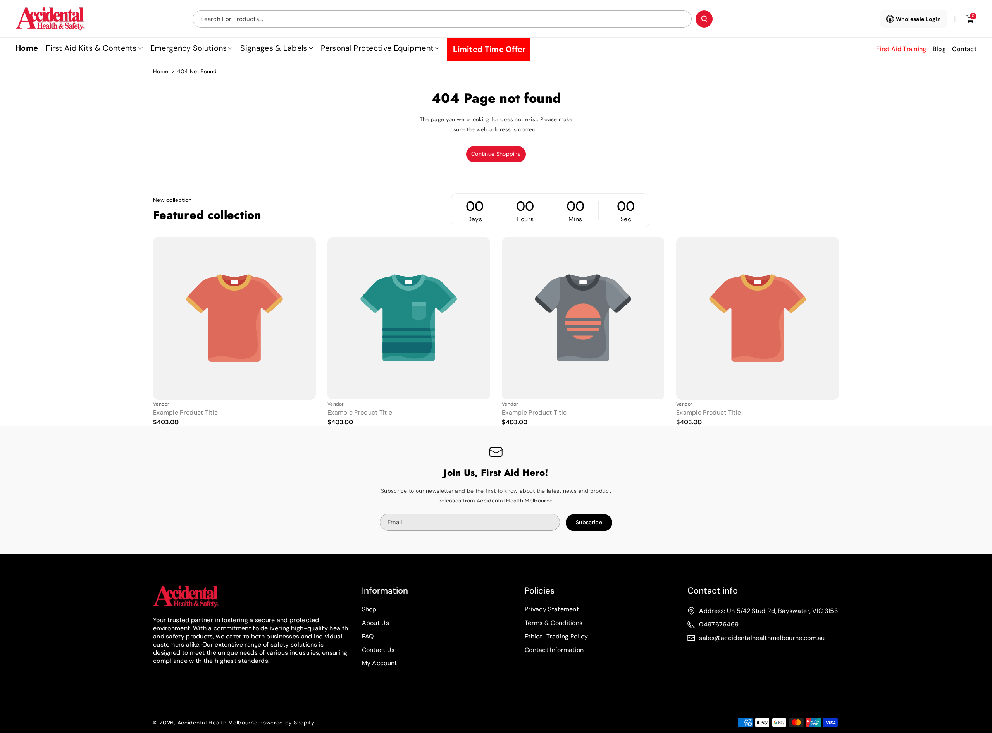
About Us (375, 623)
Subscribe (589, 522)
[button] (970, 19)
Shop (369, 609)
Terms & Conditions (553, 623)
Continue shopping (496, 153)
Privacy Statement (552, 609)
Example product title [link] (185, 412)
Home (160, 71)
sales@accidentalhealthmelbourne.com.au (762, 638)
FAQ (368, 636)
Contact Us (378, 650)
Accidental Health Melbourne (217, 722)
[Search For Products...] (704, 19)
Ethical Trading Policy (556, 636)
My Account (379, 663)
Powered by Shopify (287, 722)
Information (385, 590)
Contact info (712, 590)
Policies (540, 590)
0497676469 (719, 624)
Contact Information (554, 650)
